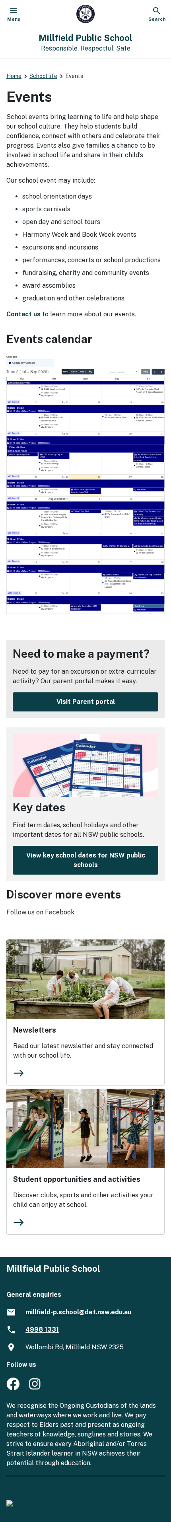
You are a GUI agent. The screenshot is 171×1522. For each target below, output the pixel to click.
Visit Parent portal (85, 701)
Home (13, 76)
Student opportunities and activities (76, 1179)
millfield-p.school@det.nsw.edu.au (78, 1312)
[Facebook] (12, 1388)
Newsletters (34, 1030)
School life (43, 76)
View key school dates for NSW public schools (85, 860)
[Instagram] (35, 1388)
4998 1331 (42, 1329)
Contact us (23, 314)
